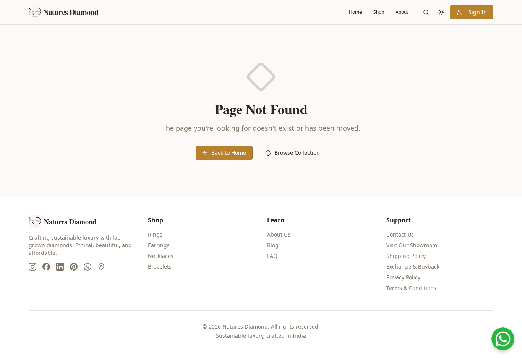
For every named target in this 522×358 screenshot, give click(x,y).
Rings (155, 234)
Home (355, 12)
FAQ (272, 255)
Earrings (159, 245)
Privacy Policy (403, 277)
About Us (278, 234)
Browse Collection (297, 152)
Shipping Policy (406, 255)
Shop (378, 12)
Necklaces (160, 255)
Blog (273, 245)
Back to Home (228, 152)
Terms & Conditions (411, 288)
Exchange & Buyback (412, 266)
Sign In (478, 12)
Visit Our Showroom (411, 245)
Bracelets (160, 266)
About (402, 12)
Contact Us (400, 234)
